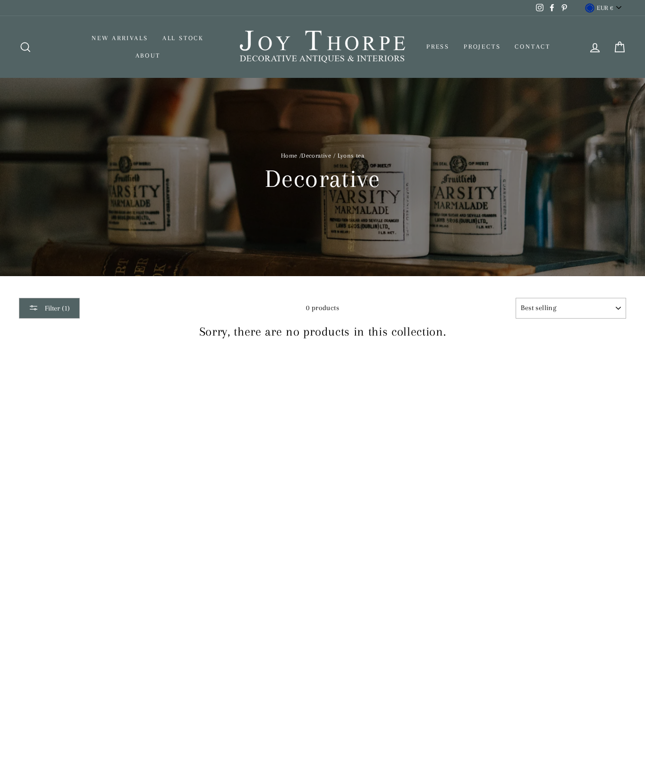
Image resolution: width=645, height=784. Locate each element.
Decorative (316, 155)
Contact (533, 46)
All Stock (183, 38)
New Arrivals (120, 38)
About (148, 55)
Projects (482, 46)
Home (289, 155)
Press (438, 46)
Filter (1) (56, 308)
